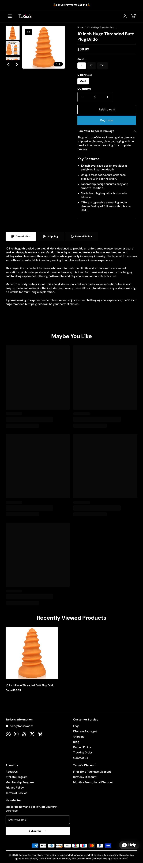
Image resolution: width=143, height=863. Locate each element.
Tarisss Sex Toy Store (31, 855)
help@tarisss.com (21, 726)
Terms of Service (16, 793)
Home (80, 27)
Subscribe (35, 830)
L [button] (81, 65)
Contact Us (80, 758)
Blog (76, 742)
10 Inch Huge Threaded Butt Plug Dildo (30, 685)
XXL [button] (102, 65)
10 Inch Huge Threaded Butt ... (101, 27)
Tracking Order (82, 752)
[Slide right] (17, 64)
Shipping (78, 736)
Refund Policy (82, 747)
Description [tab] (23, 236)
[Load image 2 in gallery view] (13, 48)
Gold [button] (83, 81)
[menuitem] (105, 726)
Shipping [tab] (52, 236)
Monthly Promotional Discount (93, 782)
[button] (133, 16)
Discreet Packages (85, 731)
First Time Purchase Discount (92, 772)
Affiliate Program (17, 777)
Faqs (76, 726)
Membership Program (20, 782)
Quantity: (84, 89)
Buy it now (106, 120)
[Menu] (10, 16)
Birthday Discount (84, 777)
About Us (12, 772)
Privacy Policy (15, 787)
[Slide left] (8, 64)
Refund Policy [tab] (83, 236)
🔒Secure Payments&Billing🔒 (71, 4)
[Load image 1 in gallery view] (13, 33)
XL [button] (91, 65)
